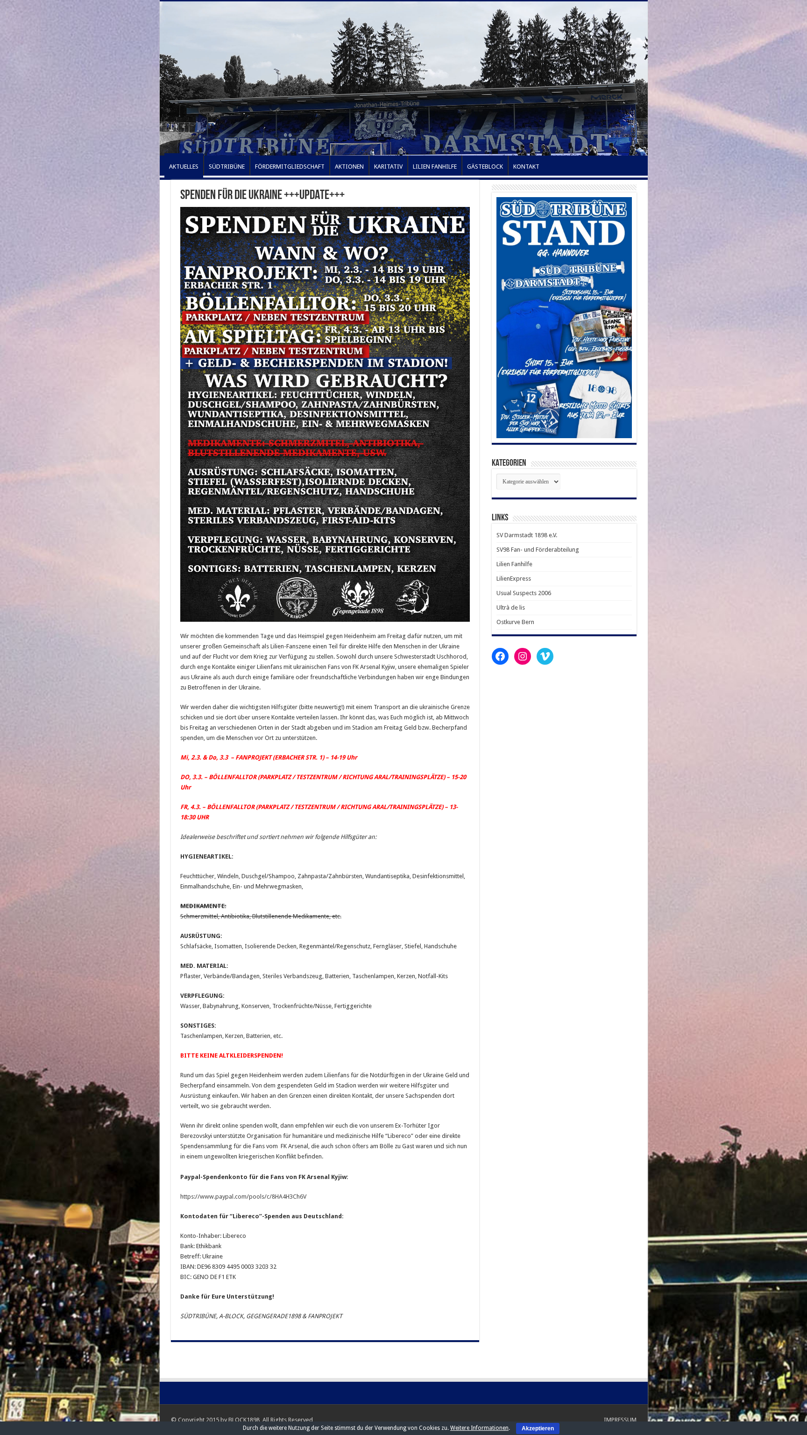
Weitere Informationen (479, 1428)
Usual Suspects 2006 (523, 593)
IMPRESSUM (620, 1419)
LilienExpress (513, 578)
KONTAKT (526, 166)
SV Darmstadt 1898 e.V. (526, 535)
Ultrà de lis (510, 607)
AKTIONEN (349, 166)
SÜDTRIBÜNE (227, 166)
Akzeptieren (538, 1428)
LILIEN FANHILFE (435, 166)
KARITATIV (388, 166)
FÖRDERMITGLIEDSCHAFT (290, 166)
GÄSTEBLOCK (485, 166)
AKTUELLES (183, 166)
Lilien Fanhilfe (514, 564)
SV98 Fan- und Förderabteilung (537, 549)
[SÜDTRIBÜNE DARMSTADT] (404, 78)
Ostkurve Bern (515, 621)
